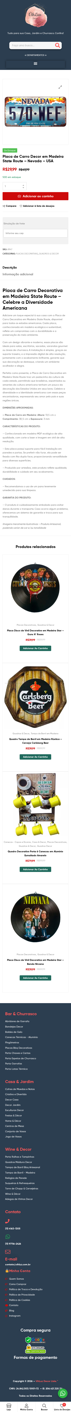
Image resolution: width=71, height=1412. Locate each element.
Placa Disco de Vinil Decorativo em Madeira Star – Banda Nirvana (35, 961)
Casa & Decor (39, 842)
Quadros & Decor (49, 253)
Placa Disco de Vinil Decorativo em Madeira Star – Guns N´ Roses (35, 632)
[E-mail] (7, 1251)
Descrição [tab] (10, 267)
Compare (11, 205)
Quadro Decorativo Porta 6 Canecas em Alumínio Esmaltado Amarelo (35, 853)
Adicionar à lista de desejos (38, 205)
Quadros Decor (44, 846)
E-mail (11, 1259)
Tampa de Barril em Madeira (44, 733)
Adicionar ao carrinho (38, 196)
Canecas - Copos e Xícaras (17, 842)
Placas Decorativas (27, 253)
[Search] (57, 45)
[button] (35, 63)
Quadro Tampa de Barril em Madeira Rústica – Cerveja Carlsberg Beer (35, 741)
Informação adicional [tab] (18, 274)
